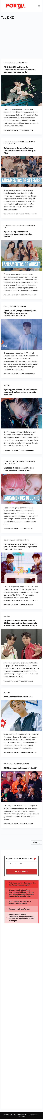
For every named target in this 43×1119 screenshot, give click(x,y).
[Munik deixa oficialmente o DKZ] (21, 715)
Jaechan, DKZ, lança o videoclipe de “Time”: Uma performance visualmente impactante (20, 313)
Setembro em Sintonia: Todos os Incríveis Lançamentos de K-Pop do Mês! (20, 150)
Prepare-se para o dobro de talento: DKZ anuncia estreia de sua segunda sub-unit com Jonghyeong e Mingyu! (20, 623)
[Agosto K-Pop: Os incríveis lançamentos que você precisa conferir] (21, 255)
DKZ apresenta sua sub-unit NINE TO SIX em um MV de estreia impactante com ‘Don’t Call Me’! (20, 546)
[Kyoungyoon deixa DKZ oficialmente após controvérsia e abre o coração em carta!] (21, 413)
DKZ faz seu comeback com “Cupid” (20, 768)
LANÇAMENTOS (22, 62)
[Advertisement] (18, 39)
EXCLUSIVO (20, 141)
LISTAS (6, 143)
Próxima (35, 842)
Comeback (7, 62)
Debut (14, 62)
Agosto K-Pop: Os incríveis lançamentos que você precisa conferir (18, 234)
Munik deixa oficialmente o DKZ (18, 697)
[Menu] (39, 6)
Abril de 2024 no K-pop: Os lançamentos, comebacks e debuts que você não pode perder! (19, 69)
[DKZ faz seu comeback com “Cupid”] (21, 786)
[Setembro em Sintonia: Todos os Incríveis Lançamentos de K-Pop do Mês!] (21, 171)
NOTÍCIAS (12, 143)
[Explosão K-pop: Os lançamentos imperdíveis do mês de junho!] (21, 489)
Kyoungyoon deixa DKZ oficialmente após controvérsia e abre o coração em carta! (20, 392)
